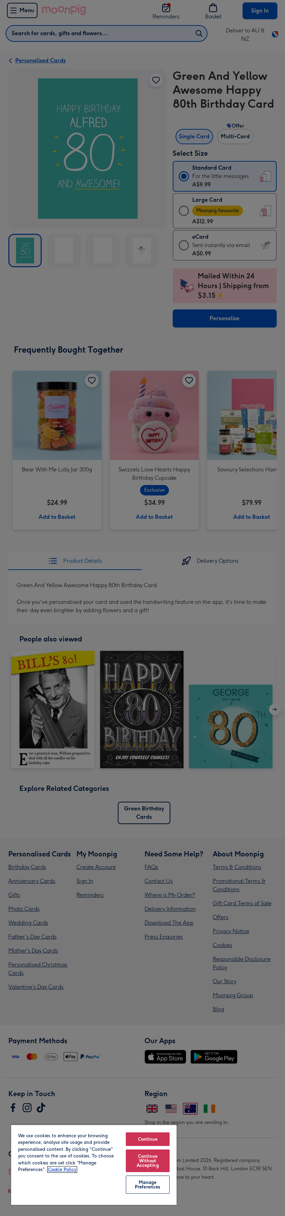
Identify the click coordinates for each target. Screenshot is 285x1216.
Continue (147, 1139)
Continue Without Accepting (148, 1161)
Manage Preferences (147, 1185)
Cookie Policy (62, 1169)
